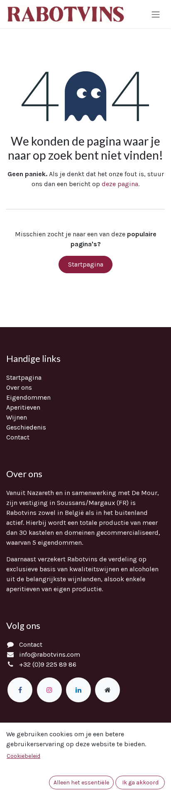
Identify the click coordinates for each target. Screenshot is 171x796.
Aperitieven (23, 407)
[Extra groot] (107, 689)
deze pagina (120, 184)
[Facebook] (19, 689)
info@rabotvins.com (49, 654)
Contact (17, 437)
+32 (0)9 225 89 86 (47, 664)
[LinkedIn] (78, 689)
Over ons (19, 387)
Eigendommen (28, 397)
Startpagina (85, 264)
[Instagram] (49, 689)
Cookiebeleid (23, 756)
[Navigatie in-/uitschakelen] (156, 14)
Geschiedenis (26, 427)
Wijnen (16, 417)
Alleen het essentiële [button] (81, 782)
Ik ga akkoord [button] (140, 782)
